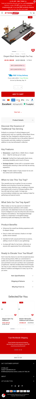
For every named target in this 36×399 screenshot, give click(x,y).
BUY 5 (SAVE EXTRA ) (18, 69)
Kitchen (17, 54)
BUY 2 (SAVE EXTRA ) (17, 65)
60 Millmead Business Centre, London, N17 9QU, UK (15, 371)
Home (12, 54)
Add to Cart (18, 94)
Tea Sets (23, 54)
